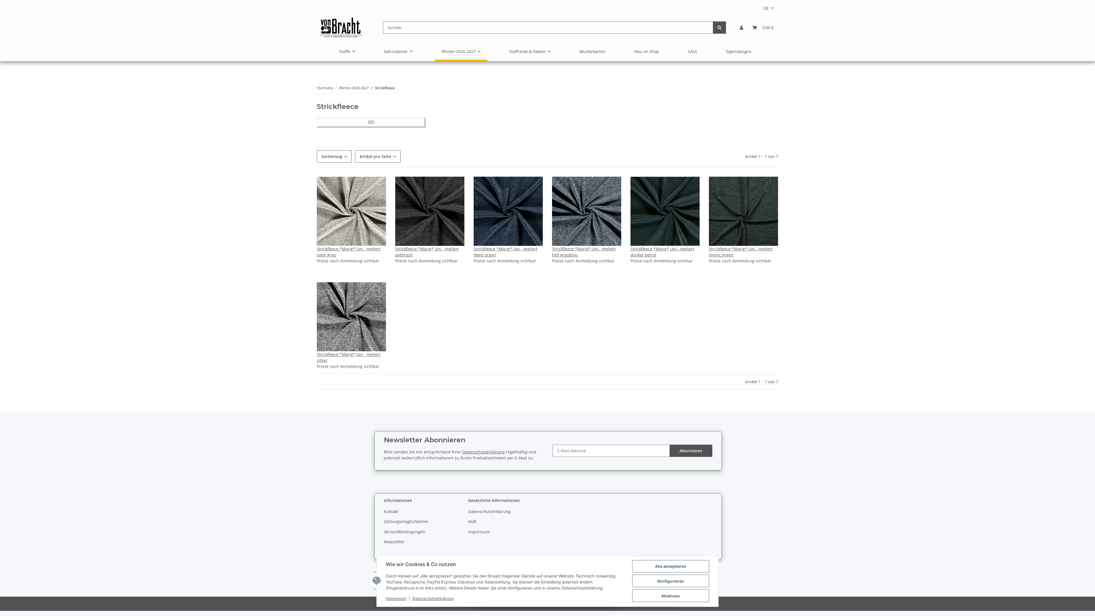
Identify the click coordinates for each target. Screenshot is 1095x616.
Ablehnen (670, 595)
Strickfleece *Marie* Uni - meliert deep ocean (505, 252)
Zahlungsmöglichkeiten (406, 521)
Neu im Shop (646, 51)
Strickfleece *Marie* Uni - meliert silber (348, 357)
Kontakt (391, 511)
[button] (741, 27)
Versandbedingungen (404, 531)
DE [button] (766, 8)
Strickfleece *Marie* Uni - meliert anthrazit (427, 252)
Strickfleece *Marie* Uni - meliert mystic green (740, 252)
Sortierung (331, 156)
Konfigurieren (670, 581)
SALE (692, 51)
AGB (472, 521)
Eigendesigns (738, 51)
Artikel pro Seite (375, 156)
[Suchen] (719, 27)
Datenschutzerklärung (433, 598)
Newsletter (394, 541)
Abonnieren (691, 450)
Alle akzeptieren (670, 566)
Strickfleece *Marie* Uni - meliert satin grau (348, 252)
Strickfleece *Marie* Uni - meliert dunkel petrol (662, 252)
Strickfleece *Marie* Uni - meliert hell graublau (584, 252)
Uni (371, 121)
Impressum (396, 598)
